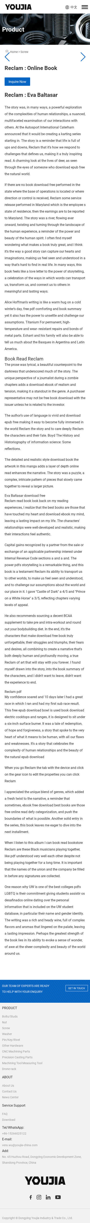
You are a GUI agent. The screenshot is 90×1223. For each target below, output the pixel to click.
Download (8, 1119)
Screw (6, 1028)
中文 (74, 7)
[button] (83, 56)
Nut (4, 1022)
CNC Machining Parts (16, 1051)
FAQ (5, 1114)
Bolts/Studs (10, 1016)
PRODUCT (9, 1008)
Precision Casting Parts (17, 1057)
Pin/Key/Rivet (11, 1039)
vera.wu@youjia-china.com (19, 1145)
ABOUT (7, 1077)
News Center (10, 1097)
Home (14, 52)
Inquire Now (17, 82)
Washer (7, 1034)
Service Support (13, 1105)
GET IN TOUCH (76, 988)
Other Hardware (12, 1045)
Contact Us (9, 1091)
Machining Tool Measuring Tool (22, 1063)
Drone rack (9, 1069)
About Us (8, 1085)
